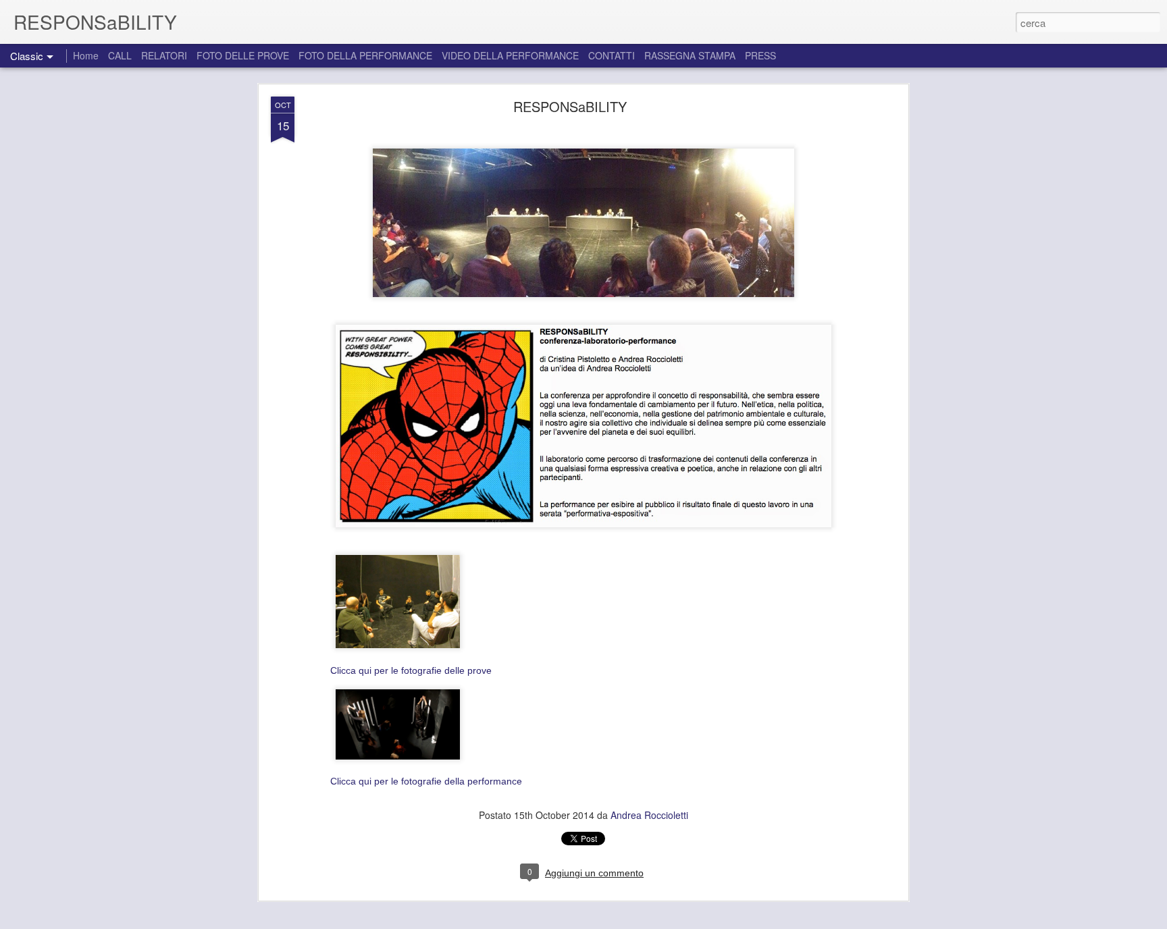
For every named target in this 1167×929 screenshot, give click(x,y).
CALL (120, 55)
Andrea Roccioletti (649, 815)
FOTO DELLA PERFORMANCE (365, 55)
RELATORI (164, 55)
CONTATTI (611, 55)
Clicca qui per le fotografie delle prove (411, 670)
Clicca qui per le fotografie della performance (426, 781)
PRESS (760, 55)
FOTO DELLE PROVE (243, 55)
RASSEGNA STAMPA (689, 55)
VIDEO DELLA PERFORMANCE (510, 55)
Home (86, 55)
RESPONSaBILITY (570, 106)
